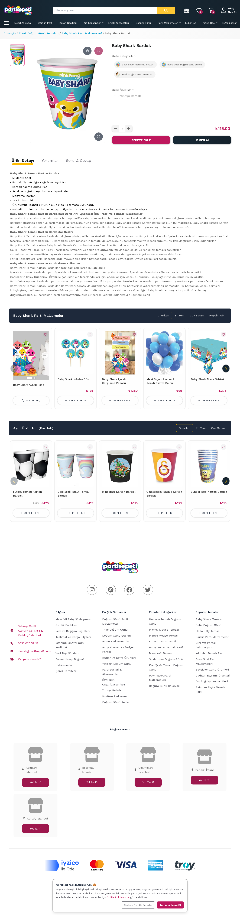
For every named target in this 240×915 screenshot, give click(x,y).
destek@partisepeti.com (34, 651)
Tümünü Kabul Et (170, 905)
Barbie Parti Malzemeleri (212, 637)
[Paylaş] (87, 51)
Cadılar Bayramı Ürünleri (213, 675)
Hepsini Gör (217, 315)
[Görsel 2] (34, 378)
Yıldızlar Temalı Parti (210, 653)
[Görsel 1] (29, 378)
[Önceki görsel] (17, 355)
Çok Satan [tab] (197, 315)
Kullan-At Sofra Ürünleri (119, 657)
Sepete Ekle (141, 140)
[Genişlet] (98, 136)
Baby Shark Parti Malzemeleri (82, 33)
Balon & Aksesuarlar (115, 641)
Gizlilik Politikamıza (118, 897)
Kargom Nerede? (29, 659)
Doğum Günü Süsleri (116, 635)
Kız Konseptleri (92, 22)
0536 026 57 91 (28, 643)
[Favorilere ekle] (98, 51)
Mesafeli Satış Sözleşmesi (73, 619)
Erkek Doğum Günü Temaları (39, 33)
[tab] (22, 160)
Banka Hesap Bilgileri (70, 659)
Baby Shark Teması (209, 619)
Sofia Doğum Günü (209, 625)
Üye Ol (232, 12)
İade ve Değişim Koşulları (73, 631)
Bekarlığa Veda (22, 22)
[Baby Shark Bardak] (17, 55)
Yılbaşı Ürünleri (112, 690)
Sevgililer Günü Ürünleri (212, 669)
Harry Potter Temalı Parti (166, 647)
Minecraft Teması (161, 653)
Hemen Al (202, 140)
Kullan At (190, 22)
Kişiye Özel (209, 22)
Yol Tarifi (35, 782)
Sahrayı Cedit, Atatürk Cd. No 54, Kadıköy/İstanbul (30, 630)
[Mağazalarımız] (186, 10)
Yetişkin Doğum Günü (117, 663)
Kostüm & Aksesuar (115, 696)
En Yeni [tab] (179, 315)
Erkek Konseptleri (118, 22)
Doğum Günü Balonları (164, 686)
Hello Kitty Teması (208, 631)
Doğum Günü (143, 22)
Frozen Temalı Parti (162, 641)
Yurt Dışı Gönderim (68, 653)
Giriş (231, 8)
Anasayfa (10, 33)
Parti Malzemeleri (168, 22)
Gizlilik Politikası (66, 625)
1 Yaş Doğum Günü (115, 629)
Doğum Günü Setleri (116, 702)
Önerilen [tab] (163, 315)
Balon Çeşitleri (68, 22)
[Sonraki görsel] (44, 355)
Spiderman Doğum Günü (166, 659)
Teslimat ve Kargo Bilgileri (73, 637)
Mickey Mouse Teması (164, 629)
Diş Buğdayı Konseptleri (212, 681)
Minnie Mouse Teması (164, 635)
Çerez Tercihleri (66, 671)
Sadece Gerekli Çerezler (138, 905)
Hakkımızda (64, 665)
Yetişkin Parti (45, 22)
